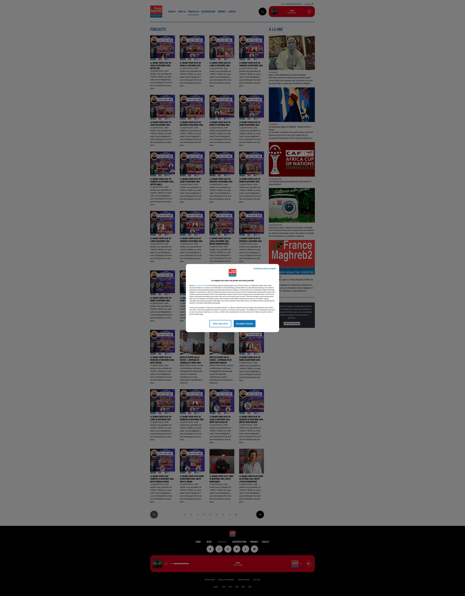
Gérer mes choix (220, 323)
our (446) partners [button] (201, 285)
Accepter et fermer (244, 323)
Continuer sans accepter (264, 268)
